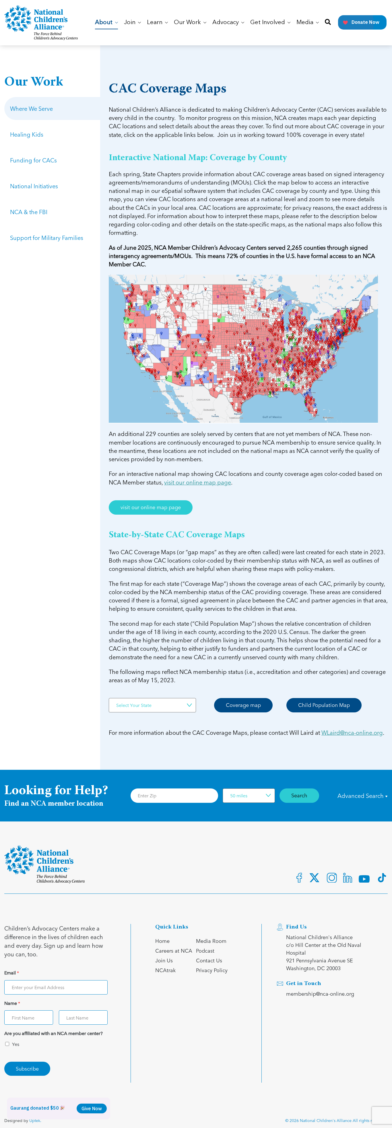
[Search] (328, 22)
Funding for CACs (33, 160)
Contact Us (209, 960)
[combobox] (152, 705)
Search (299, 795)
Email (11, 973)
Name (12, 1003)
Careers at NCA (173, 950)
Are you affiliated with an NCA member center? (53, 1033)
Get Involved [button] (268, 23)
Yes (15, 1044)
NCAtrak (165, 970)
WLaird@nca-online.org (352, 732)
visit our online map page (197, 482)
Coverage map (243, 705)
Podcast (205, 950)
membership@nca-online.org (320, 993)
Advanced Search (361, 795)
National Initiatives (34, 186)
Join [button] (130, 23)
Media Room (211, 941)
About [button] (104, 23)
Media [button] (305, 23)
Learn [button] (155, 23)
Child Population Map (324, 705)
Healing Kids (26, 134)
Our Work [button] (188, 23)
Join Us (164, 960)
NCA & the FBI (28, 212)
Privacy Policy (212, 970)
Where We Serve (31, 108)
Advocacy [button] (226, 23)
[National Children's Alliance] (41, 22)
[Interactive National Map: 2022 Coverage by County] (243, 348)
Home (162, 941)
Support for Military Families (46, 237)
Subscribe (27, 1068)
